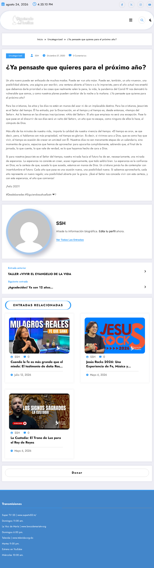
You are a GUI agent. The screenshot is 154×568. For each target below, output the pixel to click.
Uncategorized (15, 55)
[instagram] (141, 5)
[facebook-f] (122, 5)
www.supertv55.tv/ (26, 515)
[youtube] (150, 5)
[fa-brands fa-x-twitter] (131, 5)
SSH (37, 55)
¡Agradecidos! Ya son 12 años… (30, 287)
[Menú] (131, 20)
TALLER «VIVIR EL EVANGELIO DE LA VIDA (39, 274)
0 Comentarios (79, 55)
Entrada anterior (17, 268)
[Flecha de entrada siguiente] (145, 287)
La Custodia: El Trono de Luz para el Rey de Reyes (36, 440)
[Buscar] (142, 20)
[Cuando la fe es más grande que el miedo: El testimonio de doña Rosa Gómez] (39, 335)
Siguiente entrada (18, 281)
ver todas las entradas (70, 239)
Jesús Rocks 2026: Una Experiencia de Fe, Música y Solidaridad (107, 364)
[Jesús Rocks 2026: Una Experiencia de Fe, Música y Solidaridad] (115, 335)
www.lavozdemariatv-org (33, 526)
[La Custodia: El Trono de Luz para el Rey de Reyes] (39, 411)
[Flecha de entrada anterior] (145, 271)
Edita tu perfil (107, 231)
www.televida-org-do (22, 538)
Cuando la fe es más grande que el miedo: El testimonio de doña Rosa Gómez (37, 364)
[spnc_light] (150, 20)
